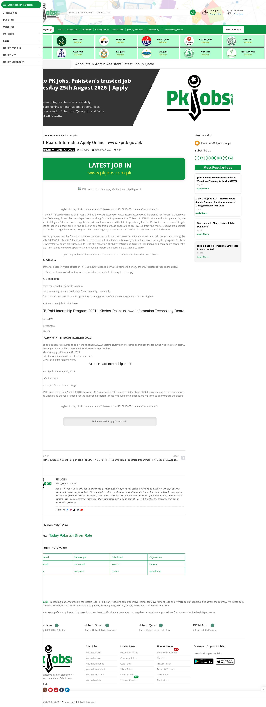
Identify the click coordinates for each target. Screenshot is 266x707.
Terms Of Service (166, 669)
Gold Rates (126, 663)
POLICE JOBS (163, 39)
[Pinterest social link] (219, 158)
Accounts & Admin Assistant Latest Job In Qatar (61, 64)
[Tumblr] (77, 510)
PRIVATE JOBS (205, 39)
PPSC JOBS (205, 51)
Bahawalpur (80, 557)
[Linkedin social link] (230, 158)
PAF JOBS (120, 51)
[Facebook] (67, 510)
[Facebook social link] (197, 158)
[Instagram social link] (208, 158)
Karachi (116, 564)
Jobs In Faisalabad (95, 674)
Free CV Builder (233, 29)
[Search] (193, 12)
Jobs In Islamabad (95, 663)
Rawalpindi (155, 571)
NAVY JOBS (78, 51)
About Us (161, 658)
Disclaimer (162, 674)
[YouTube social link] (213, 158)
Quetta (115, 571)
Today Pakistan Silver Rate (70, 535)
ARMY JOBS (78, 39)
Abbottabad (42, 557)
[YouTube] (81, 510)
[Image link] (52, 658)
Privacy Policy (164, 663)
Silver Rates (126, 669)
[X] (74, 510)
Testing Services (129, 679)
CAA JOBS (163, 51)
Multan (40, 571)
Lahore (153, 564)
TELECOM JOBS (248, 51)
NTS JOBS (120, 39)
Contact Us (162, 680)
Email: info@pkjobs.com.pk (216, 143)
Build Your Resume (167, 652)
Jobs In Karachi (93, 652)
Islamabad (79, 564)
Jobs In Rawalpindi (95, 669)
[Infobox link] (45, 625)
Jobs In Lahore (93, 658)
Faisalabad (117, 557)
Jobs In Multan (93, 680)
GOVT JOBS (248, 39)
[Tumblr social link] (225, 158)
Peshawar (79, 571)
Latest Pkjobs (127, 674)
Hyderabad (42, 564)
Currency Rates (128, 658)
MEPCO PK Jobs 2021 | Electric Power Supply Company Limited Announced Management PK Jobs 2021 (215, 202)
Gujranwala (155, 557)
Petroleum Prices (129, 652)
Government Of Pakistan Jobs (60, 135)
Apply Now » (203, 188)
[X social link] (202, 158)
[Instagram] (70, 510)
